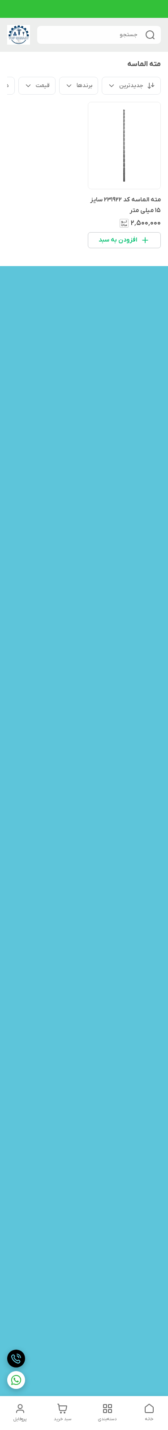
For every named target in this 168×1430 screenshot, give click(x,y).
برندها (84, 85)
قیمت (43, 85)
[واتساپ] (16, 1380)
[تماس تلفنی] (16, 1358)
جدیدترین (131, 85)
